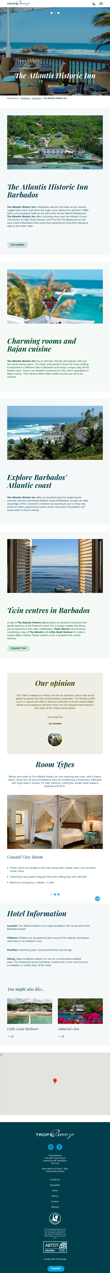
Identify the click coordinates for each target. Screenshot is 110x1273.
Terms (55, 1190)
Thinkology (61, 1258)
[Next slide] (97, 898)
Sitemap (55, 1207)
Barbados (37, 98)
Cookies (55, 1201)
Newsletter (55, 1185)
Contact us (55, 1179)
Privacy (55, 1196)
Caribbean (25, 98)
